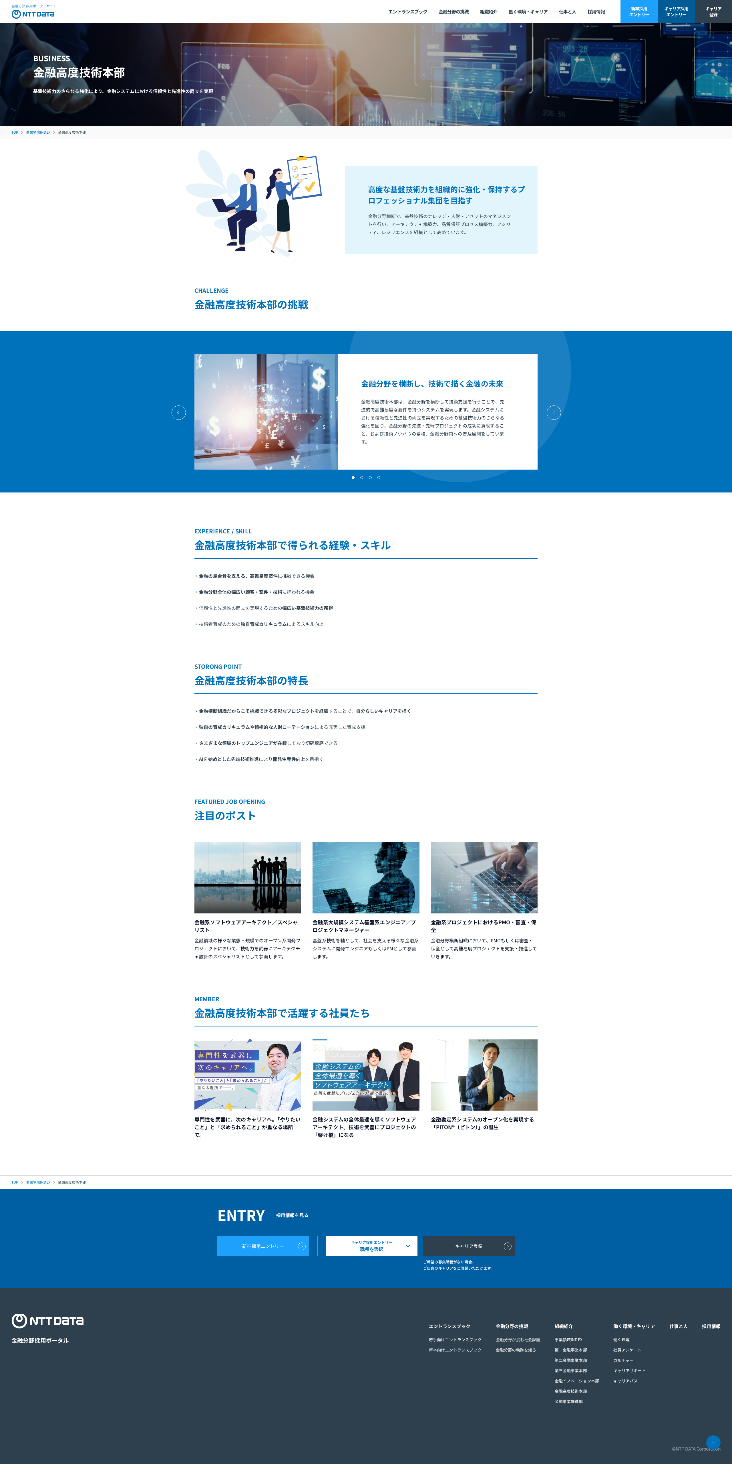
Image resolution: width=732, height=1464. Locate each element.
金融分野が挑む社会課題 (518, 1339)
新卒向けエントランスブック (455, 1350)
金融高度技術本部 (571, 1391)
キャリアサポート (629, 1370)
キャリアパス (625, 1381)
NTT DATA (34, 11)
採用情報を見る (292, 1215)
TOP (14, 132)
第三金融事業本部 (571, 1370)
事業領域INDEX (38, 132)
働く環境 (621, 1339)
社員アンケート (627, 1350)
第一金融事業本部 (571, 1350)
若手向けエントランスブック (455, 1339)
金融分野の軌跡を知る (516, 1350)
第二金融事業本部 (571, 1360)
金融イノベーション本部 (577, 1381)
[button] (353, 477)
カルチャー (623, 1360)
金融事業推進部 (569, 1401)
